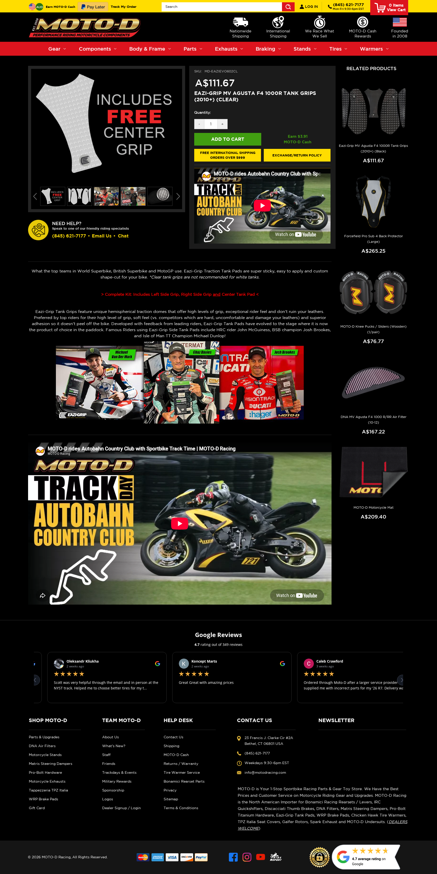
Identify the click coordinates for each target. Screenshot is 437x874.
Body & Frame (147, 49)
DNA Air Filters (42, 746)
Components (95, 49)
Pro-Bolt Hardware (45, 772)
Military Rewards (117, 781)
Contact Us (173, 737)
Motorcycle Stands (45, 755)
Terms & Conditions (181, 808)
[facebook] (233, 857)
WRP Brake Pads (43, 799)
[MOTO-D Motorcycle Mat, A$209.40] (373, 473)
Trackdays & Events (119, 772)
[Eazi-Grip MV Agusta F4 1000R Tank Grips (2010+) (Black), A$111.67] (373, 111)
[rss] (276, 857)
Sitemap (171, 799)
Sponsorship (113, 790)
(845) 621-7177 (348, 6)
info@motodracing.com (265, 772)
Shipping (171, 746)
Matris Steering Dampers (50, 764)
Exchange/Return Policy (297, 155)
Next (178, 196)
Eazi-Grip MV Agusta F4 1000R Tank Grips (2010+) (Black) (373, 148)
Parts (190, 49)
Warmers (371, 49)
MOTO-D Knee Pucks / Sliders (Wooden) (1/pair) (373, 329)
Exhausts (226, 49)
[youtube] (260, 857)
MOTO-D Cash (176, 755)
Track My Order (123, 7)
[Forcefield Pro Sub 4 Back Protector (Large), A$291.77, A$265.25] (373, 202)
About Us (110, 737)
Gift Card (37, 808)
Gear (54, 49)
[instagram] (247, 857)
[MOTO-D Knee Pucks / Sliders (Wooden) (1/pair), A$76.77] (373, 292)
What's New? (113, 746)
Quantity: (202, 112)
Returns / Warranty (181, 764)
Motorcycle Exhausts (47, 781)
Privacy (170, 790)
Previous (35, 196)
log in (311, 7)
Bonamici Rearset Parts (184, 781)
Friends (108, 764)
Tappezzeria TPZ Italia (48, 790)
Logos (107, 799)
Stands (302, 49)
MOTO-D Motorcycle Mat (374, 507)
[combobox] (228, 6)
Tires (335, 49)
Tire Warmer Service (182, 772)
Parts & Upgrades (44, 737)
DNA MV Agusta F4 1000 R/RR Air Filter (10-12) (373, 419)
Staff (106, 755)
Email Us (102, 236)
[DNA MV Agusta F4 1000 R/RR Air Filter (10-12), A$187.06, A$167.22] (373, 382)
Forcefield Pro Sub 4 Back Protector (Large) (373, 239)
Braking (265, 49)
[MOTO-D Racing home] (86, 27)
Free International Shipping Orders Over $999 (227, 155)
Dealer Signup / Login (121, 808)
